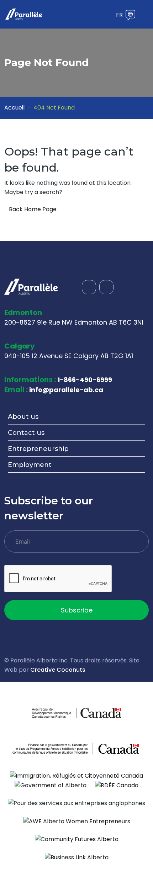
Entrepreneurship (38, 449)
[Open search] (97, 15)
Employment (30, 465)
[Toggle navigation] (144, 14)
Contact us (26, 433)
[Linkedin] (106, 287)
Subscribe (77, 610)
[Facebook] (89, 287)
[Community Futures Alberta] (76, 839)
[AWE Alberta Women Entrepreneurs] (76, 821)
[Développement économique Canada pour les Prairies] (54, 713)
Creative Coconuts (57, 670)
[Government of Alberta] (50, 785)
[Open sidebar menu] (107, 15)
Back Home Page (33, 209)
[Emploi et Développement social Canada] (76, 748)
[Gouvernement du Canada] (98, 713)
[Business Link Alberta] (77, 857)
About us (23, 417)
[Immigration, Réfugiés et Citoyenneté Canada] (76, 775)
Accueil (14, 107)
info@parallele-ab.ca (66, 389)
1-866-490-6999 (84, 379)
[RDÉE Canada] (116, 785)
